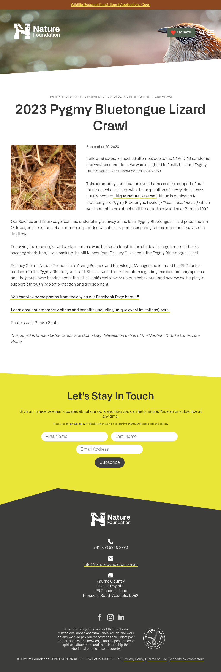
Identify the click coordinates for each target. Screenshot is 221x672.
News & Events (72, 97)
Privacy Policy (134, 659)
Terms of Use (157, 659)
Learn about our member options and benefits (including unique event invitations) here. (90, 310)
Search (202, 32)
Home (53, 97)
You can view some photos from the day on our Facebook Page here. (72, 297)
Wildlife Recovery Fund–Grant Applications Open (110, 4)
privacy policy (77, 424)
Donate (184, 32)
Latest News (97, 97)
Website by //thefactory (187, 659)
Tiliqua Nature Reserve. (135, 196)
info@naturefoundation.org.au (111, 564)
